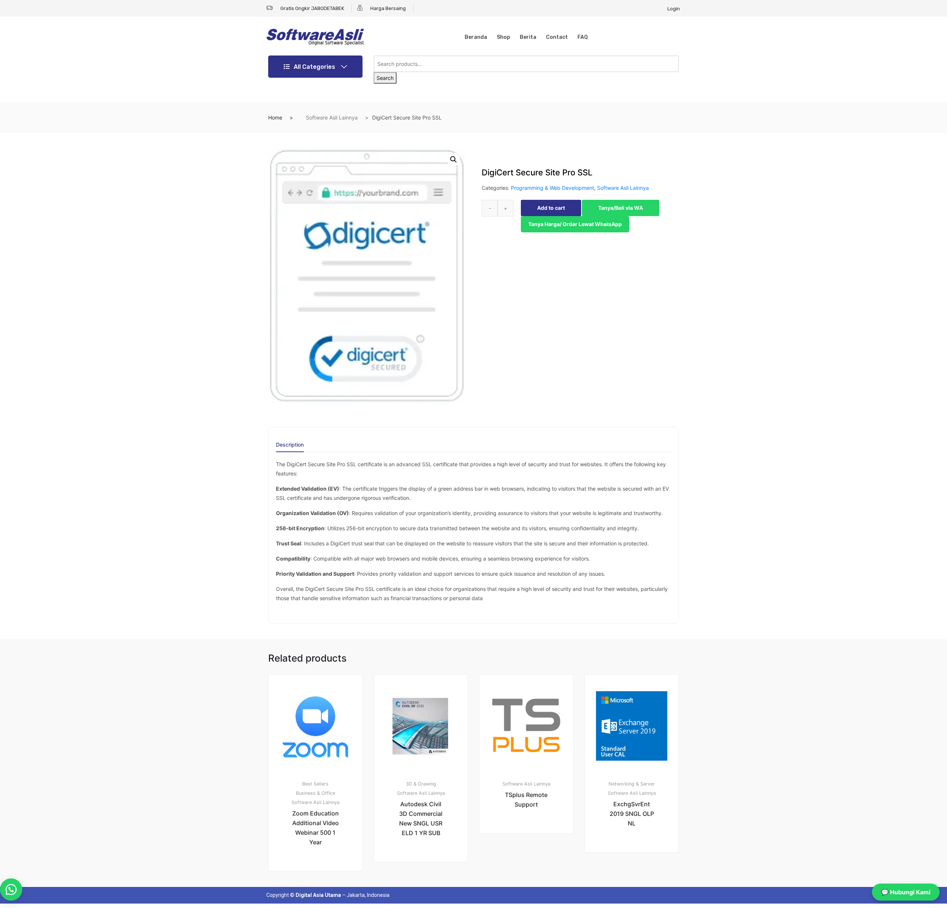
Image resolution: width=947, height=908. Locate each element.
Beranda (476, 37)
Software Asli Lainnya (332, 117)
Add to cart (551, 208)
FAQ (582, 37)
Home (275, 117)
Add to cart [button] (319, 896)
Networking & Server (632, 784)
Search (385, 78)
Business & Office (315, 793)
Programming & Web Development (552, 188)
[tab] (290, 447)
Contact (557, 37)
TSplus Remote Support (526, 799)
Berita (528, 37)
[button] (453, 159)
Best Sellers (315, 784)
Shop (503, 37)
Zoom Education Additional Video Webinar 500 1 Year (315, 828)
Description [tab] (290, 445)
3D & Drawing (421, 784)
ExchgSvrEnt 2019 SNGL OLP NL (632, 813)
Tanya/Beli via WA (620, 208)
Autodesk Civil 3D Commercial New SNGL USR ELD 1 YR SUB (420, 818)
